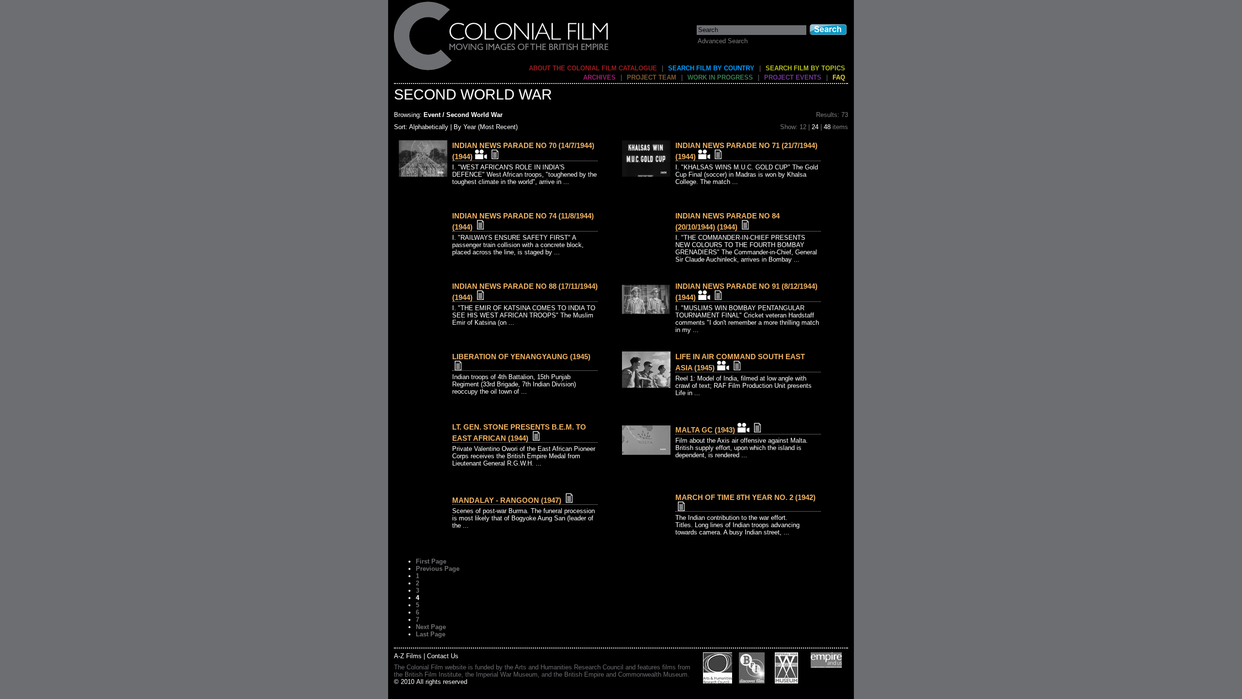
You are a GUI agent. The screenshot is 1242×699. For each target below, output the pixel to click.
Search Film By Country (711, 68)
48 (827, 127)
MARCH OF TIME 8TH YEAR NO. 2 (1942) (745, 497)
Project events (792, 77)
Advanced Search (723, 41)
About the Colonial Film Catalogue (593, 68)
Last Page (430, 634)
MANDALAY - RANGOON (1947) (506, 500)
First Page (431, 561)
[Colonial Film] (501, 69)
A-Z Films (408, 656)
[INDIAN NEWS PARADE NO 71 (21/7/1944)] (646, 174)
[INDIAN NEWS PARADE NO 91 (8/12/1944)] (646, 315)
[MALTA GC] (646, 456)
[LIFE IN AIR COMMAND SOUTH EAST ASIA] (646, 385)
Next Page (431, 627)
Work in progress (720, 77)
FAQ (839, 77)
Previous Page (437, 568)
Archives (599, 77)
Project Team (651, 77)
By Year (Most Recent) (486, 127)
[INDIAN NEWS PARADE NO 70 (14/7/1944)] (423, 174)
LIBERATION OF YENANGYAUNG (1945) (521, 356)
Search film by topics (805, 68)
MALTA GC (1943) (705, 430)
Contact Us (442, 656)
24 (815, 127)
